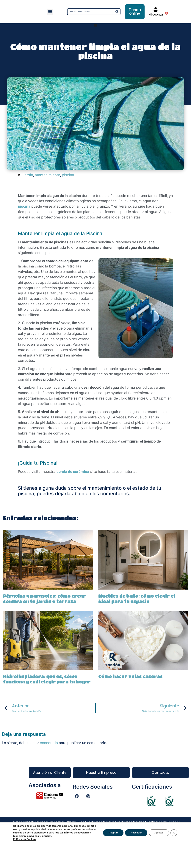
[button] (50, 12)
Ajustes (158, 832)
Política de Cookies (24, 839)
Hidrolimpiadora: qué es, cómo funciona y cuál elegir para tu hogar (47, 679)
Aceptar (113, 832)
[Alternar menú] (95, 25)
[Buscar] (117, 12)
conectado (49, 743)
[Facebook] (77, 796)
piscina (68, 175)
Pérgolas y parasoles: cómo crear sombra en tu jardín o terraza (44, 598)
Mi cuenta (155, 14)
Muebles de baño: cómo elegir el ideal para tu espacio (136, 598)
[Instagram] (88, 796)
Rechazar (136, 832)
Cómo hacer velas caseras (130, 676)
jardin (28, 175)
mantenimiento (47, 175)
